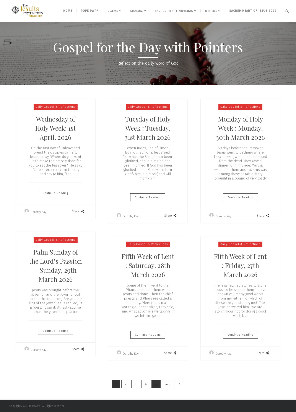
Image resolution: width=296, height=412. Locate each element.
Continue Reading (55, 193)
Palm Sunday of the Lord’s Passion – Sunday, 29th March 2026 (55, 266)
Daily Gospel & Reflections (56, 106)
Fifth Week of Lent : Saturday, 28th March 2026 (147, 265)
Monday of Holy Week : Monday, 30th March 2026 (240, 128)
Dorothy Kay (38, 212)
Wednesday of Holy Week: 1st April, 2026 (55, 128)
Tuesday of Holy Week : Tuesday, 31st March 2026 (148, 128)
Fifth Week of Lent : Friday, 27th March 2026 (240, 265)
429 (167, 384)
